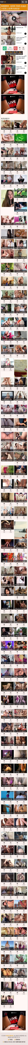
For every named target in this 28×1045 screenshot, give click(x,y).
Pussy (3, 2)
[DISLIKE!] (16, 48)
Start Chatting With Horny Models (20, 39)
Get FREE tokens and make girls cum (20, 58)
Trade (11, 1039)
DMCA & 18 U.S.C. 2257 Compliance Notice (14, 1042)
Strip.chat (19, 33)
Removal (17, 1039)
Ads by (21, 188)
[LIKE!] (5, 48)
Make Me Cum (19, 27)
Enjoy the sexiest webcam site (20, 68)
